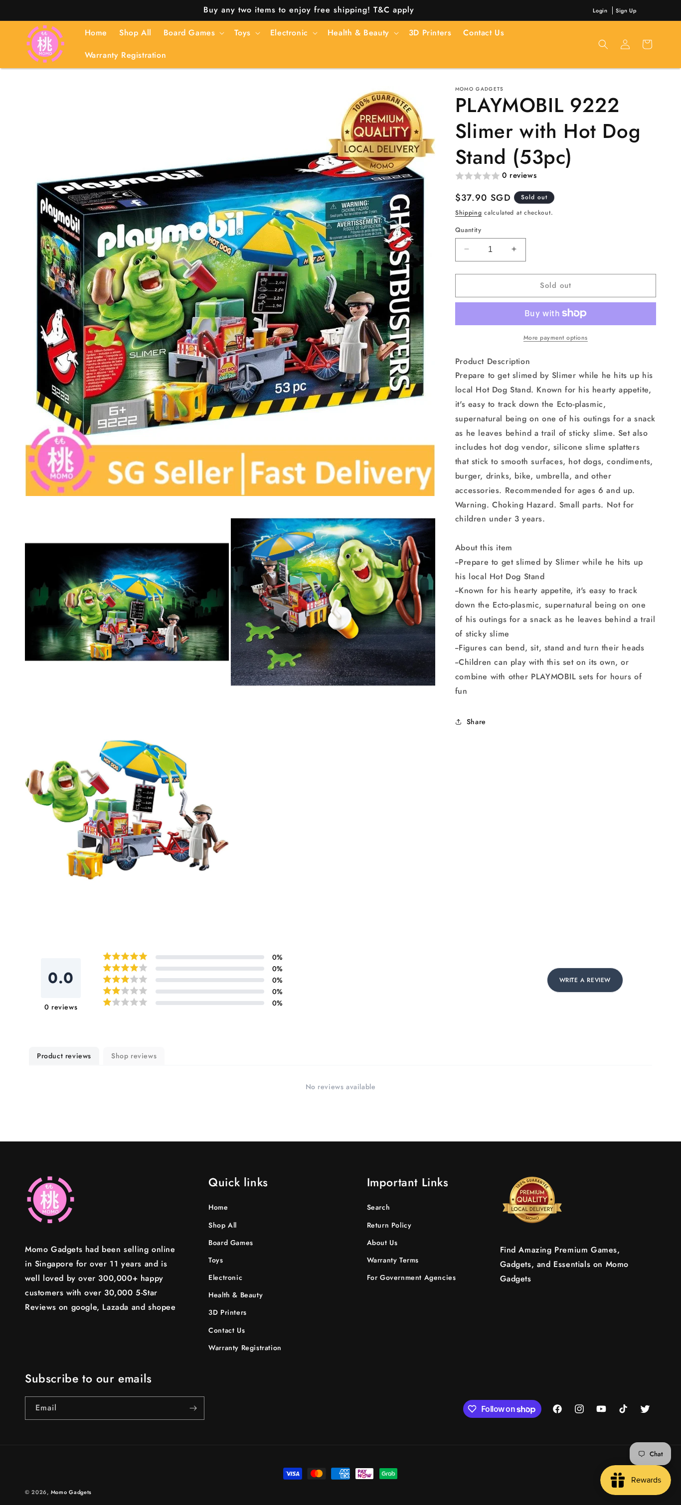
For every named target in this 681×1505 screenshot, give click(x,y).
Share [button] (476, 721)
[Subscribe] (193, 1408)
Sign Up (626, 10)
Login (600, 10)
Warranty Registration (245, 1348)
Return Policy (389, 1225)
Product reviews (64, 1056)
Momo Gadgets (71, 1492)
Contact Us (226, 1330)
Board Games (230, 1243)
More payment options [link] (555, 337)
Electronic (225, 1277)
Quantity (468, 229)
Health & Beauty (235, 1295)
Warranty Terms (393, 1260)
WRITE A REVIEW (585, 980)
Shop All (222, 1225)
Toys (215, 1260)
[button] (193, 33)
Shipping (468, 212)
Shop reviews (134, 1056)
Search (378, 1207)
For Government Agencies (411, 1277)
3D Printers (227, 1312)
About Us (382, 1243)
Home (218, 1207)
